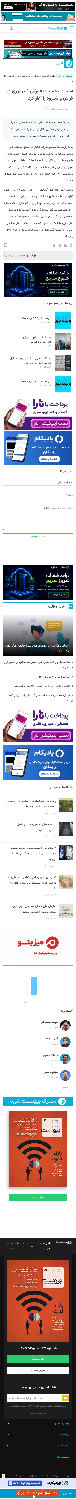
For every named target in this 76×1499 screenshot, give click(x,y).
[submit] (65, 1398)
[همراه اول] (38, 1493)
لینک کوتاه (14, 255)
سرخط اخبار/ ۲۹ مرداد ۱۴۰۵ (36, 382)
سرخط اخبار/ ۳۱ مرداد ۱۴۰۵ (36, 318)
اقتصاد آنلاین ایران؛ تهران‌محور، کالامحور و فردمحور (34, 339)
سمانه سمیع (50, 1055)
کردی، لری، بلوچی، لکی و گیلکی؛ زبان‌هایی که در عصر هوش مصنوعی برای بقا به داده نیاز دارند (32, 883)
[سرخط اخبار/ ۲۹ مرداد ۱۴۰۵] (63, 391)
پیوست (69, 76)
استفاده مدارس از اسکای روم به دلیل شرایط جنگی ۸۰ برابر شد (30, 360)
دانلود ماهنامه (38, 1359)
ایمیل (70, 495)
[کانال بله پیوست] (38, 16)
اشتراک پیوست (38, 1197)
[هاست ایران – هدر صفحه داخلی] (38, 53)
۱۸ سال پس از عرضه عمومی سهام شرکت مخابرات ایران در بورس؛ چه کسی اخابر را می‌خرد (33, 854)
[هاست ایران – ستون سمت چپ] (38, 280)
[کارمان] (38, 985)
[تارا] (38, 413)
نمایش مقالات (38, 1370)
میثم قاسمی (51, 1072)
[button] (72, 27)
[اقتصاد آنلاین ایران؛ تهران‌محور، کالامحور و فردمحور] (63, 349)
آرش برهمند (51, 1039)
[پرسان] (38, 44)
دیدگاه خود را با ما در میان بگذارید (58, 508)
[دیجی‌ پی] (38, 6)
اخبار (60, 63)
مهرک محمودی (49, 1022)
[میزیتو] (38, 948)
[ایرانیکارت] (38, 1483)
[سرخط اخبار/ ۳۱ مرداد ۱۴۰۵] (63, 328)
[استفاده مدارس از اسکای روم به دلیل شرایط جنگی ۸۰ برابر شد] (63, 370)
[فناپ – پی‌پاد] (38, 448)
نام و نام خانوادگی (65, 482)
